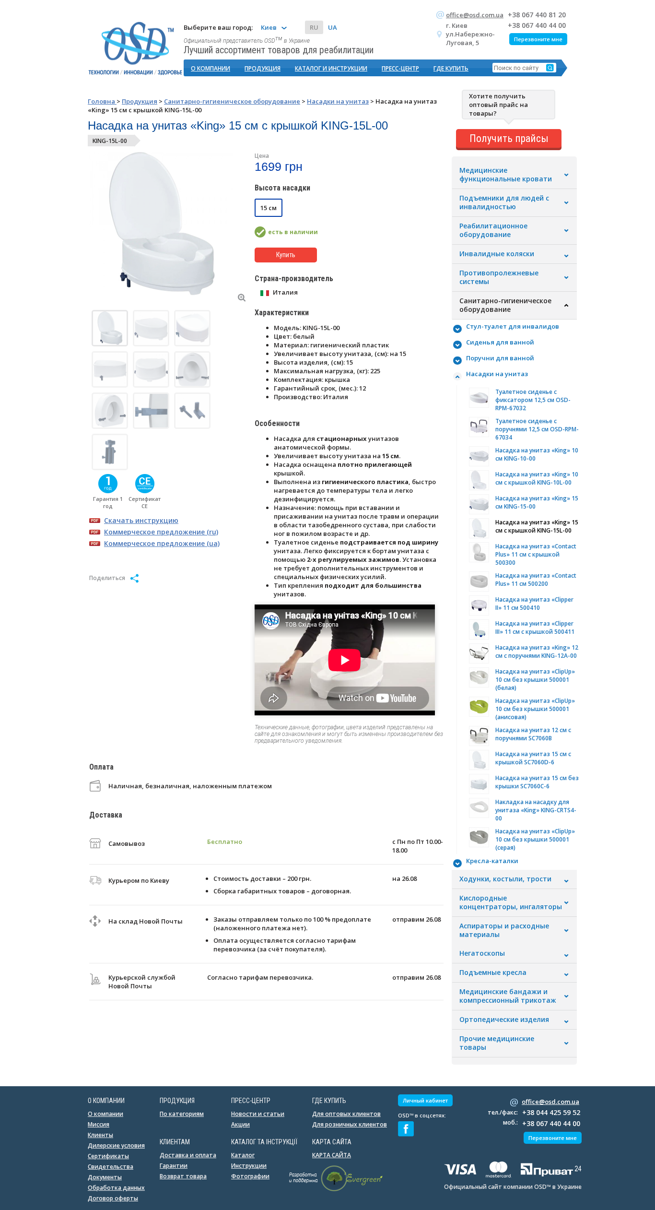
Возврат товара (183, 1176)
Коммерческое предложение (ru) (161, 531)
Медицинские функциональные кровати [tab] (505, 174)
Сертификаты (108, 1156)
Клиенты (100, 1135)
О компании (210, 68)
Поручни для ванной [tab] (500, 358)
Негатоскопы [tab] (482, 953)
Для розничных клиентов (349, 1124)
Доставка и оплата (188, 1155)
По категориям (182, 1114)
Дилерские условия (116, 1145)
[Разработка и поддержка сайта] (336, 1189)
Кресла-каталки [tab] (492, 860)
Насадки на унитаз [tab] (497, 373)
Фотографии (250, 1176)
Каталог (243, 1155)
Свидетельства (110, 1167)
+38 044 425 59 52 (551, 1112)
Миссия (98, 1124)
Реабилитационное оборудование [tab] (493, 230)
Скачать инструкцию (141, 520)
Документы (105, 1177)
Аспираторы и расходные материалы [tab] (504, 930)
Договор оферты (113, 1198)
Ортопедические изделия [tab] (504, 1019)
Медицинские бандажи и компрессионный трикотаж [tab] (507, 996)
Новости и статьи (257, 1114)
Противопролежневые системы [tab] (498, 277)
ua (332, 27)
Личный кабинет (425, 1100)
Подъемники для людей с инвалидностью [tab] (504, 202)
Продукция (263, 68)
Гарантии (173, 1166)
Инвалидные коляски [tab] (496, 253)
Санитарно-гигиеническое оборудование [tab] (505, 305)
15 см (268, 207)
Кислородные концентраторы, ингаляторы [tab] (510, 902)
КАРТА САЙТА (331, 1155)
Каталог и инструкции (331, 68)
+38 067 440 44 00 (537, 25)
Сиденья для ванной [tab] (500, 342)
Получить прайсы (509, 138)
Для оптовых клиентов (346, 1114)
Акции (240, 1124)
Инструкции (249, 1166)
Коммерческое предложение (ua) (162, 543)
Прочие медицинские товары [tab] (496, 1043)
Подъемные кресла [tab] (492, 972)
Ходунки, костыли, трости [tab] (505, 879)
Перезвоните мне (538, 39)
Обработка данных (116, 1188)
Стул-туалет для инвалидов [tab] (512, 326)
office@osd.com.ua (474, 15)
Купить (285, 255)
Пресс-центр (400, 68)
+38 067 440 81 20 (537, 14)
